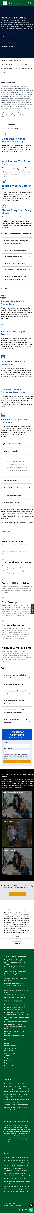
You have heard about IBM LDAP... (15, 270)
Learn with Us (5, 64)
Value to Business (7, 68)
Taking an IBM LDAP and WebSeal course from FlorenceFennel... (15, 277)
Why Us (13, 64)
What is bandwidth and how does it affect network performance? (15, 711)
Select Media (18, 1205)
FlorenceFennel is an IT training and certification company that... (16, 242)
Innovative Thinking (10, 480)
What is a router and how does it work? (15, 692)
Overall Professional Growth (13, 488)
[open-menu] (5, 3)
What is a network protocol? (13, 684)
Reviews (3, 72)
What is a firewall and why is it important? (14, 701)
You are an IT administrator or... (14, 257)
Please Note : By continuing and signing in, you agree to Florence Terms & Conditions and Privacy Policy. (16, 756)
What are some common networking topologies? (16, 720)
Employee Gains (22, 64)
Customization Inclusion (23, 68)
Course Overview (7, 61)
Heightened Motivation (11, 502)
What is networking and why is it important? (15, 676)
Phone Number (7, 748)
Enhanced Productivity (11, 451)
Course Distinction (20, 61)
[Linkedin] (19, 1209)
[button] (17, 451)
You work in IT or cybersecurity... (15, 250)
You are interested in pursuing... (14, 263)
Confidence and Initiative (12, 495)
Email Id (5, 743)
